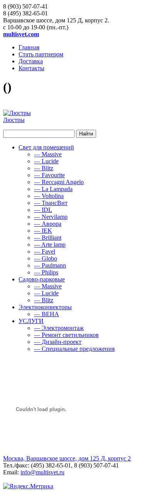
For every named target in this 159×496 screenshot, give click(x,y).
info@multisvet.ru (42, 472)
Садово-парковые (42, 279)
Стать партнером (41, 54)
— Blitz (43, 168)
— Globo (45, 258)
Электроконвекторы (45, 307)
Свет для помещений (46, 147)
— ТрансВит (51, 203)
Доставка (31, 61)
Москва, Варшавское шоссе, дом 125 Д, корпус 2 (67, 458)
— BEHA (46, 314)
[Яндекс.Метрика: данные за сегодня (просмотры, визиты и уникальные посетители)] (28, 486)
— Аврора (47, 223)
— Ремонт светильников (66, 335)
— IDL (43, 210)
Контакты (31, 68)
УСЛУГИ (31, 321)
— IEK (43, 230)
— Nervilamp (51, 216)
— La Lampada (53, 189)
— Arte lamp (50, 244)
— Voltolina (49, 196)
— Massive (48, 154)
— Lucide (46, 161)
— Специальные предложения (74, 348)
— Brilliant (47, 237)
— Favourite (49, 175)
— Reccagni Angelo (59, 182)
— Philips (46, 272)
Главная (29, 47)
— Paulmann (50, 265)
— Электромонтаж (59, 328)
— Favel (44, 251)
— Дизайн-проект (57, 342)
